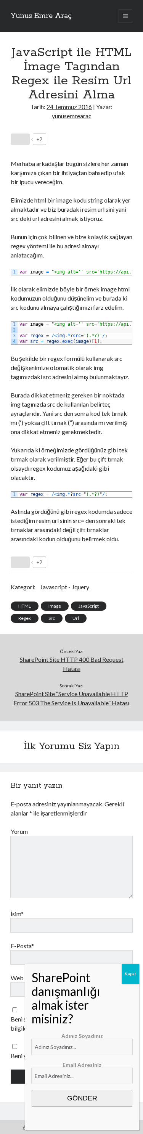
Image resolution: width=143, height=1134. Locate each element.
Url (75, 618)
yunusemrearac (72, 115)
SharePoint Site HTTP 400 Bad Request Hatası (72, 664)
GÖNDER (82, 1098)
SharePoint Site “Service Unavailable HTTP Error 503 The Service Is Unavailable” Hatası (71, 698)
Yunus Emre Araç (41, 16)
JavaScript (89, 606)
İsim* (17, 913)
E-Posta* (22, 945)
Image (54, 606)
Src (51, 618)
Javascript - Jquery (64, 586)
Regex (24, 618)
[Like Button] (20, 139)
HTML (24, 606)
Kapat (130, 973)
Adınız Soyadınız (82, 1036)
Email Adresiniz (82, 1065)
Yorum (19, 831)
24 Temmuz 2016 (69, 106)
